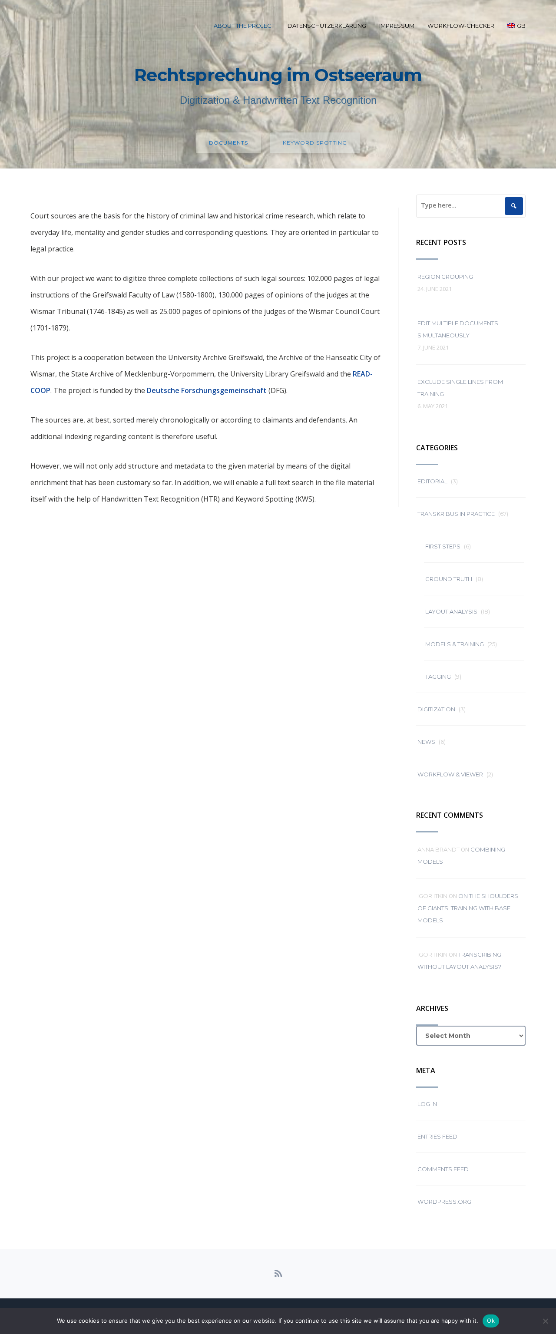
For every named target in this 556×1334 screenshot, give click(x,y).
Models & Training (454, 644)
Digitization (436, 709)
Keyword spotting (315, 142)
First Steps (442, 546)
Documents (228, 142)
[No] (545, 1321)
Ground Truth (448, 578)
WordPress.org (444, 1201)
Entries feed (437, 1136)
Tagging (438, 676)
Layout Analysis (451, 611)
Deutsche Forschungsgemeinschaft (207, 390)
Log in (427, 1103)
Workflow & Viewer (450, 774)
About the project (244, 25)
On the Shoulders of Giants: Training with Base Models (467, 908)
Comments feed (443, 1169)
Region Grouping (445, 276)
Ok (491, 1320)
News (426, 741)
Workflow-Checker (460, 25)
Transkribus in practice (456, 513)
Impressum (396, 25)
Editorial (432, 481)
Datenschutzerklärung (327, 25)
